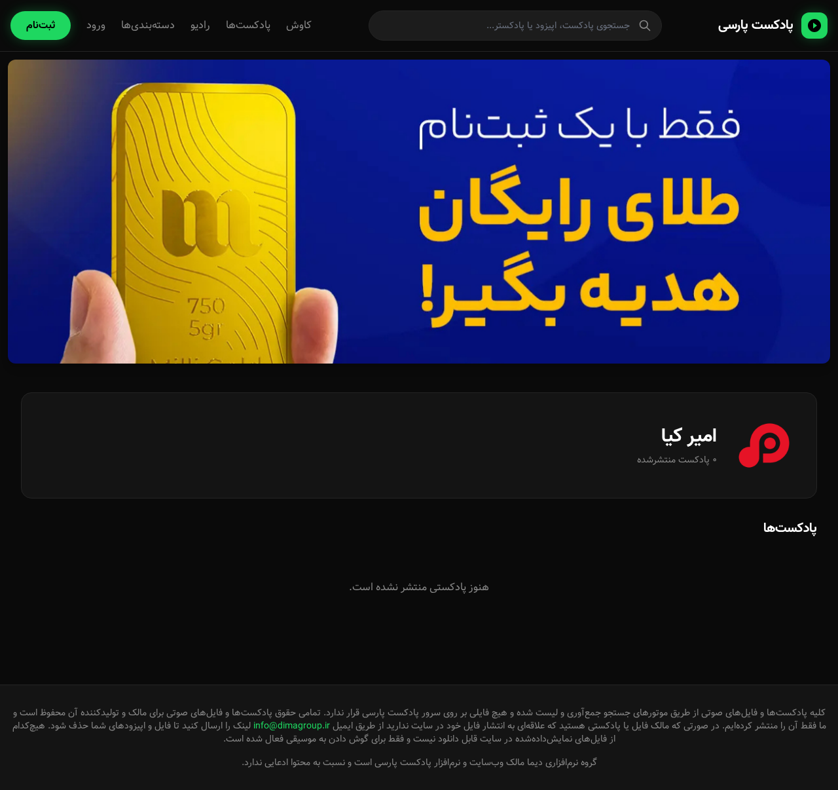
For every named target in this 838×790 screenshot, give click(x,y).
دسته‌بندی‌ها (148, 25)
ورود (95, 25)
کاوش (299, 25)
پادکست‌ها (248, 25)
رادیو (200, 25)
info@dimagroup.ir (291, 726)
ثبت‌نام (40, 25)
